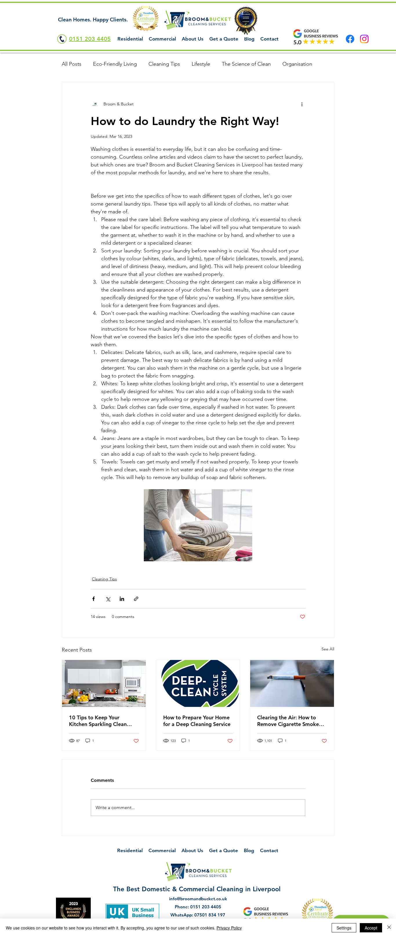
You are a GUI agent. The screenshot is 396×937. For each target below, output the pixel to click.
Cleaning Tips (164, 64)
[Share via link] (136, 599)
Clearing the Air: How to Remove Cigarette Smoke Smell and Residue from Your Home (291, 720)
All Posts (71, 64)
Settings (344, 928)
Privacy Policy (229, 928)
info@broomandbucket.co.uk (198, 898)
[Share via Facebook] (93, 599)
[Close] (389, 927)
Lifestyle (201, 64)
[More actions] (301, 103)
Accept (371, 928)
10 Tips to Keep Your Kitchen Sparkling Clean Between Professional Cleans (104, 720)
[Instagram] (364, 39)
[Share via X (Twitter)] (107, 599)
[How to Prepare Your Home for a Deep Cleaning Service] (198, 683)
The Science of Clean (246, 64)
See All (327, 649)
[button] (130, 39)
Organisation (297, 64)
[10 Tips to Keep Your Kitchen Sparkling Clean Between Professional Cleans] (104, 683)
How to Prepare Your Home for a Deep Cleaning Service (196, 720)
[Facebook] (350, 39)
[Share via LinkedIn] (122, 599)
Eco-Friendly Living (115, 64)
